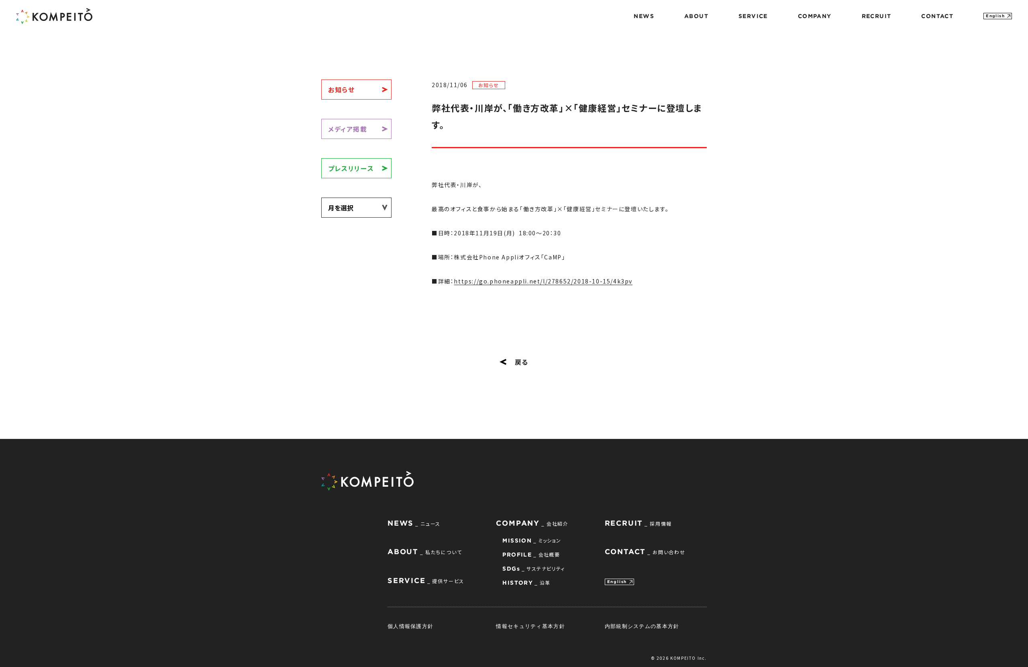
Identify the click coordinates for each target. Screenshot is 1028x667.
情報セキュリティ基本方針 (530, 626)
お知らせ (341, 89)
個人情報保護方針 (410, 626)
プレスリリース (351, 168)
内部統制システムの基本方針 (642, 626)
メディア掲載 (347, 129)
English (995, 16)
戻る (521, 362)
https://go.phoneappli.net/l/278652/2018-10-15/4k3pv (543, 281)
